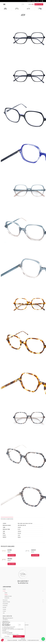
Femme (19, 533)
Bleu (18, 523)
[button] (43, 639)
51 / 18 (19, 529)
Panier (31, 4)
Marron (26, 523)
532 (25, 525)
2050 (19, 525)
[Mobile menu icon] (4, 4)
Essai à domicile (11, 555)
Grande (19, 527)
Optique (19, 531)
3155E (21, 525)
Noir (29, 523)
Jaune (24, 523)
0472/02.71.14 (23, 583)
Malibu (10, 559)
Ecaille (21, 523)
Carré (19, 535)
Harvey (33, 550)
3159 (23, 525)
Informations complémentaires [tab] (7, 518)
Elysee (10, 550)
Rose (31, 523)
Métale (19, 537)
